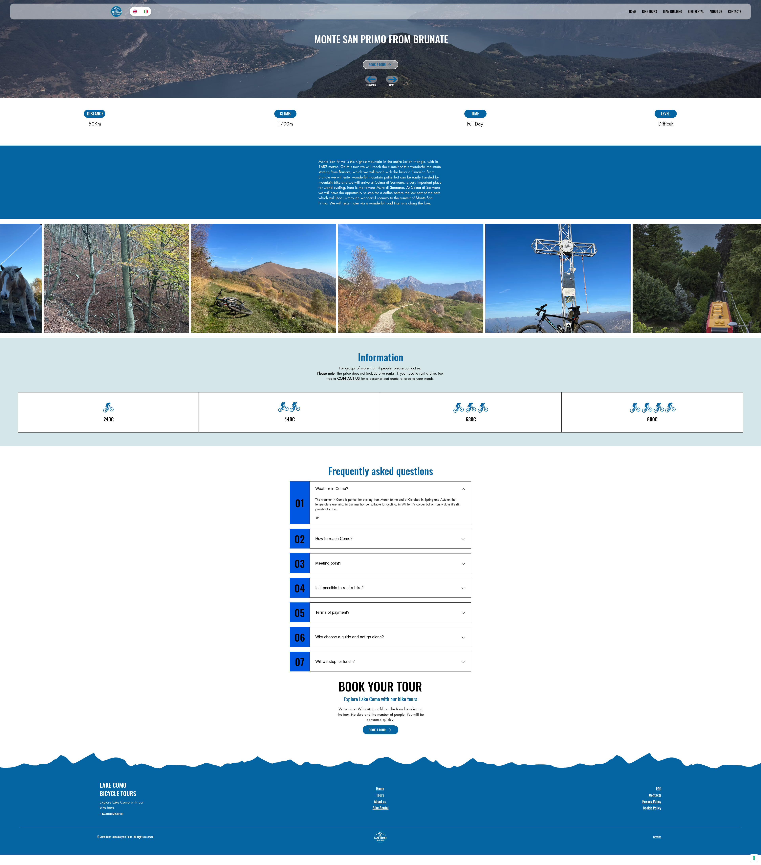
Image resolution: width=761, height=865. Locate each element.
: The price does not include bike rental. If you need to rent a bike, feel (380, 373)
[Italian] (145, 11)
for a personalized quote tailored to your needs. (397, 378)
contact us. (413, 368)
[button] (317, 517)
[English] (135, 11)
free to (331, 378)
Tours (380, 795)
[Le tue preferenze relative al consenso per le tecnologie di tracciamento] (754, 858)
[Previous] (371, 79)
